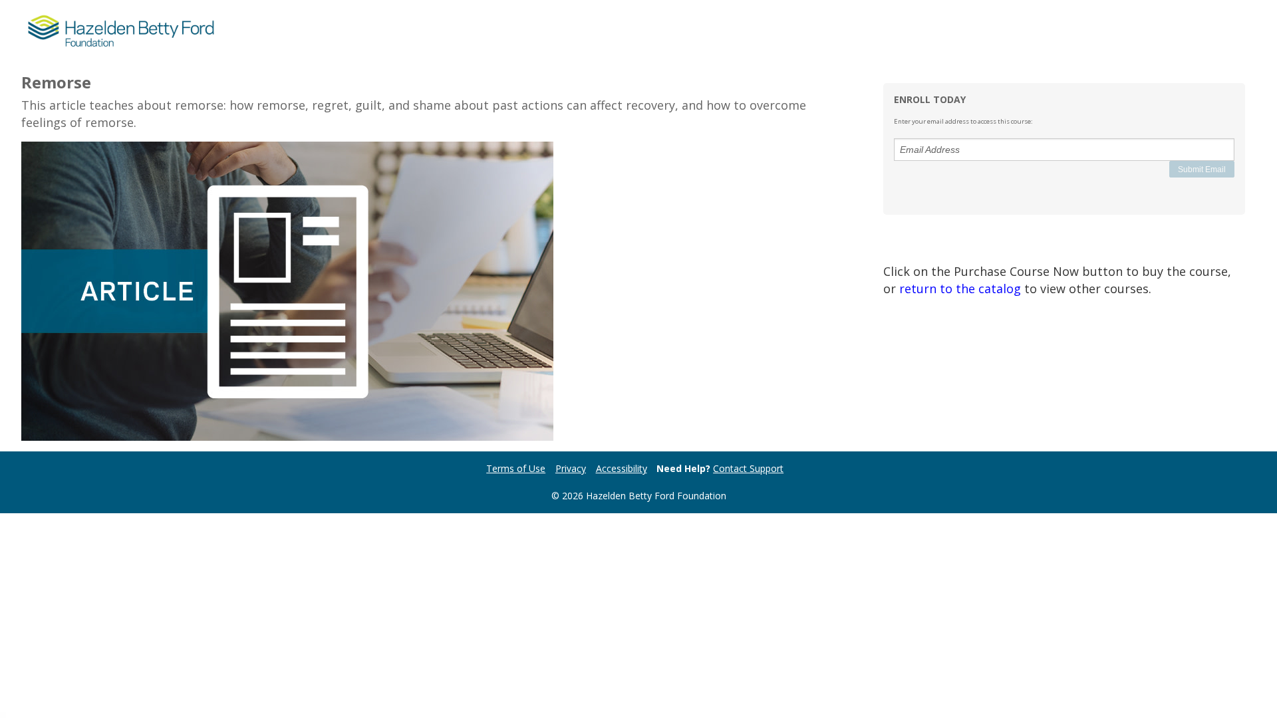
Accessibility (621, 468)
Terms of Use (515, 468)
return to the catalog (960, 289)
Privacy (570, 468)
